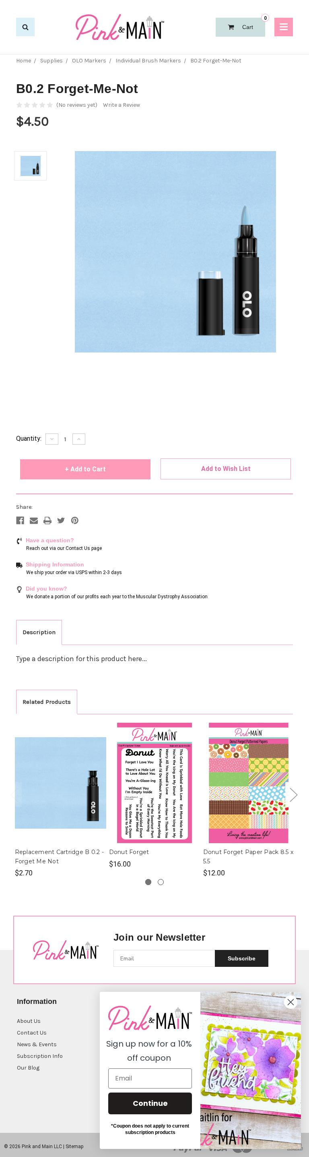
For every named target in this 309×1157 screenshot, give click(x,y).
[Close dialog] (291, 1002)
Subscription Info (40, 1056)
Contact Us (32, 1032)
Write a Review (121, 105)
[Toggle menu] (283, 27)
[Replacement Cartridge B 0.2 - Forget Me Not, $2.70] (60, 783)
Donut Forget (129, 852)
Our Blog (28, 1067)
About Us (29, 1021)
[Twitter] (61, 520)
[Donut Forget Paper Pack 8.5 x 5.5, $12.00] (249, 783)
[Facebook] (20, 520)
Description (39, 632)
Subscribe (241, 958)
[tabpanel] (60, 800)
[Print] (47, 520)
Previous (14, 794)
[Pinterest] (75, 520)
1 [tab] (148, 882)
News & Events (37, 1044)
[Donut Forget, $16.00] (154, 783)
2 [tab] (161, 882)
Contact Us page (84, 548)
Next (293, 794)
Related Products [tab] (47, 701)
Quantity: (28, 438)
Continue (150, 1103)
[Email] (34, 520)
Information (37, 1001)
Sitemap (74, 1146)
